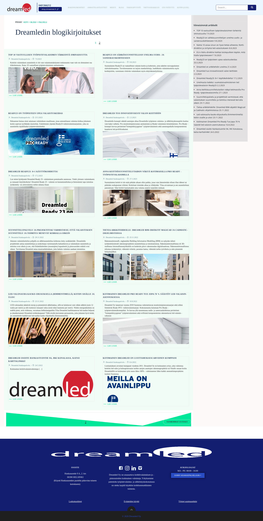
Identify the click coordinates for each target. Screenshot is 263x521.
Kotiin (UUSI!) (183, 8)
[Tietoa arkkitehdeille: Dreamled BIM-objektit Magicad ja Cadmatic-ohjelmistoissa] (146, 266)
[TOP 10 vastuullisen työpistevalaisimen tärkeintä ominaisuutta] (51, 80)
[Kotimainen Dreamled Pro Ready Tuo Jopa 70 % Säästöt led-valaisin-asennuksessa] (146, 330)
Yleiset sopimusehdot (187, 501)
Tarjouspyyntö (134, 8)
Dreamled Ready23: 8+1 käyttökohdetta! (215, 78)
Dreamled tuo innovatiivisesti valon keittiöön (217, 71)
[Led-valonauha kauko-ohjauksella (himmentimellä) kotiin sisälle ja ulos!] (51, 330)
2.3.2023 (133, 117)
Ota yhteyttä (168, 8)
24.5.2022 (39, 365)
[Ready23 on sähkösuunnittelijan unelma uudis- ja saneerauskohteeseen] (146, 86)
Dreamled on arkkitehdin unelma (212, 67)
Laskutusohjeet (75, 501)
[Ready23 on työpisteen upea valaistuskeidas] (51, 141)
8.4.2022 (133, 362)
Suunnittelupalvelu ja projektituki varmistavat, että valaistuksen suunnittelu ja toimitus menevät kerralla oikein (218, 100)
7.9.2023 (38, 59)
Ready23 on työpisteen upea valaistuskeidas (217, 59)
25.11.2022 (134, 237)
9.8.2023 (133, 62)
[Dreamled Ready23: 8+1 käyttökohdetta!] (51, 199)
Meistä (113, 8)
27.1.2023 (133, 179)
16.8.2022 (133, 301)
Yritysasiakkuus (151, 8)
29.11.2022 (39, 237)
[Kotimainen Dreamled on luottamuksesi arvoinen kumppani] (146, 389)
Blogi (121, 8)
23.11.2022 (39, 301)
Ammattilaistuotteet (97, 8)
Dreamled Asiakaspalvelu (20, 59)
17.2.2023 (39, 176)
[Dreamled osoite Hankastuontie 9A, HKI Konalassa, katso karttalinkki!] (51, 384)
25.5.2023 (39, 117)
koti (26, 22)
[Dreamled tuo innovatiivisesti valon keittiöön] (146, 144)
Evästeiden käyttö (131, 501)
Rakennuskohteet (76, 8)
